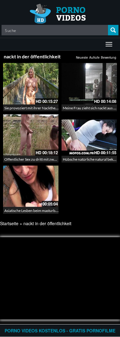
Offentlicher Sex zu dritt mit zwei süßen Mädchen (43, 159)
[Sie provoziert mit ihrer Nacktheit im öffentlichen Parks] (30, 83)
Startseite (9, 223)
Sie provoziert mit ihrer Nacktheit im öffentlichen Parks (48, 108)
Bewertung (108, 57)
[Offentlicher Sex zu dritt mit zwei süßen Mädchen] (30, 135)
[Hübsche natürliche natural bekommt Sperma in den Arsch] (89, 135)
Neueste (82, 57)
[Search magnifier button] (113, 30)
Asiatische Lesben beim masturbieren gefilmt (39, 210)
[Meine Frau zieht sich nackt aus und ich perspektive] (89, 83)
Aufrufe (94, 57)
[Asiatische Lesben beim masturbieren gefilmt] (30, 185)
